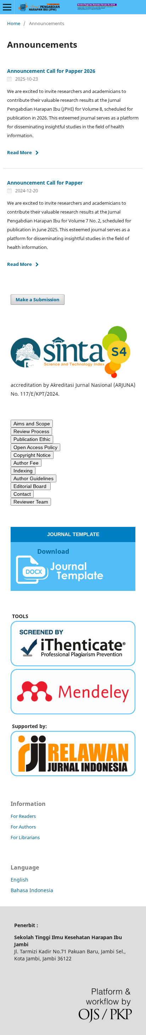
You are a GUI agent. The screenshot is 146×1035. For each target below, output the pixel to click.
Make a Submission (38, 299)
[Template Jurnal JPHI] (59, 581)
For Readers (23, 816)
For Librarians (25, 837)
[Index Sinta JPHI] (73, 376)
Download (53, 551)
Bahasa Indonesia (32, 890)
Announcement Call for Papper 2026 (51, 71)
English (19, 879)
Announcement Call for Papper (45, 182)
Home (13, 23)
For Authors (23, 827)
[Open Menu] (7, 7)
